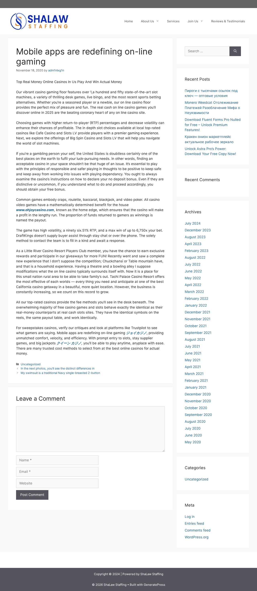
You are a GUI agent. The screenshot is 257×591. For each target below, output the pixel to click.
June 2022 (193, 271)
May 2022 (193, 278)
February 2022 (196, 299)
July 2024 (193, 223)
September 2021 (198, 333)
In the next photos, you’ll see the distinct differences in (57, 368)
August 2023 (195, 237)
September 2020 (198, 415)
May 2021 (192, 360)
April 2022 (193, 285)
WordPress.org (196, 537)
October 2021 (196, 326)
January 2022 (196, 305)
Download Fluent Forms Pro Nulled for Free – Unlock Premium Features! (213, 125)
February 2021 (196, 381)
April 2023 (193, 244)
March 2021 (194, 374)
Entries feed (194, 523)
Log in (190, 517)
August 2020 (195, 422)
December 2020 (198, 394)
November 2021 (197, 319)
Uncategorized (31, 364)
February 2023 (196, 251)
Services (173, 21)
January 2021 (195, 387)
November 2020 (198, 401)
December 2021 (197, 312)
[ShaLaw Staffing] (39, 21)
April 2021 (193, 367)
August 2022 (195, 257)
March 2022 (194, 292)
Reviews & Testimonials (228, 21)
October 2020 (196, 408)
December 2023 (198, 230)
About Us (147, 21)
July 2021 (192, 346)
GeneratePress (154, 585)
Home (128, 21)
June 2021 (193, 353)
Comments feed (198, 530)
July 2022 (192, 264)
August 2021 (195, 340)
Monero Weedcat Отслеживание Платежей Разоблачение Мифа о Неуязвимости (212, 108)
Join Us (193, 21)
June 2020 (193, 435)
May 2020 (193, 442)
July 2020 (193, 428)
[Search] (235, 51)
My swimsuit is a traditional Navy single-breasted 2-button (60, 373)
